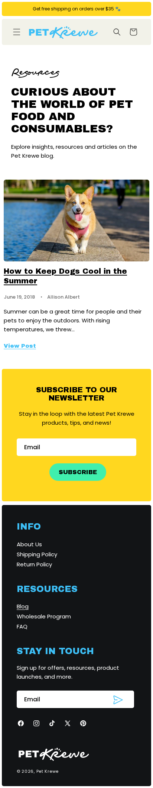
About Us (29, 544)
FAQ (22, 626)
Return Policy (34, 564)
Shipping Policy (37, 554)
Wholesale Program (44, 616)
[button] (17, 32)
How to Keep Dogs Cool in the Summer (65, 276)
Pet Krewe (47, 771)
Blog (23, 606)
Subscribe (78, 472)
